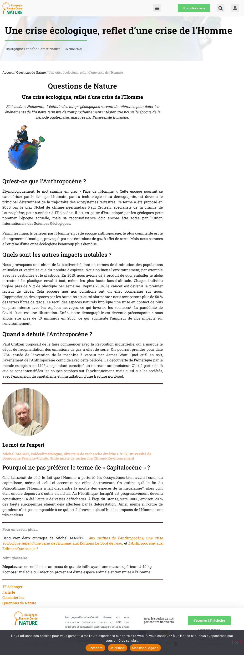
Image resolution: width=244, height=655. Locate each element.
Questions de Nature (31, 72)
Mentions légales (145, 648)
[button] (220, 8)
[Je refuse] (236, 642)
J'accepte (95, 648)
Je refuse (117, 648)
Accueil (8, 72)
